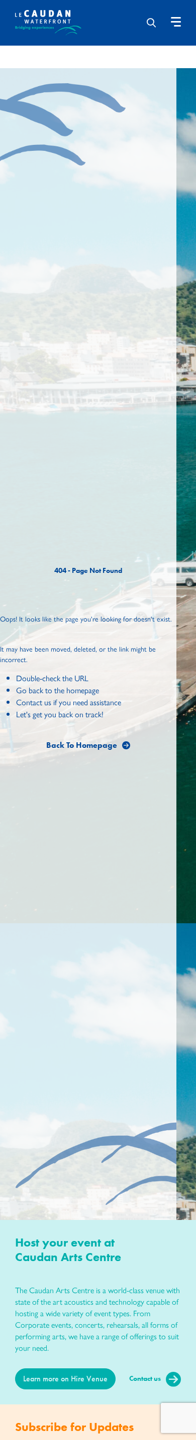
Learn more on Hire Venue (65, 1378)
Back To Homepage (81, 745)
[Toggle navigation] (176, 22)
